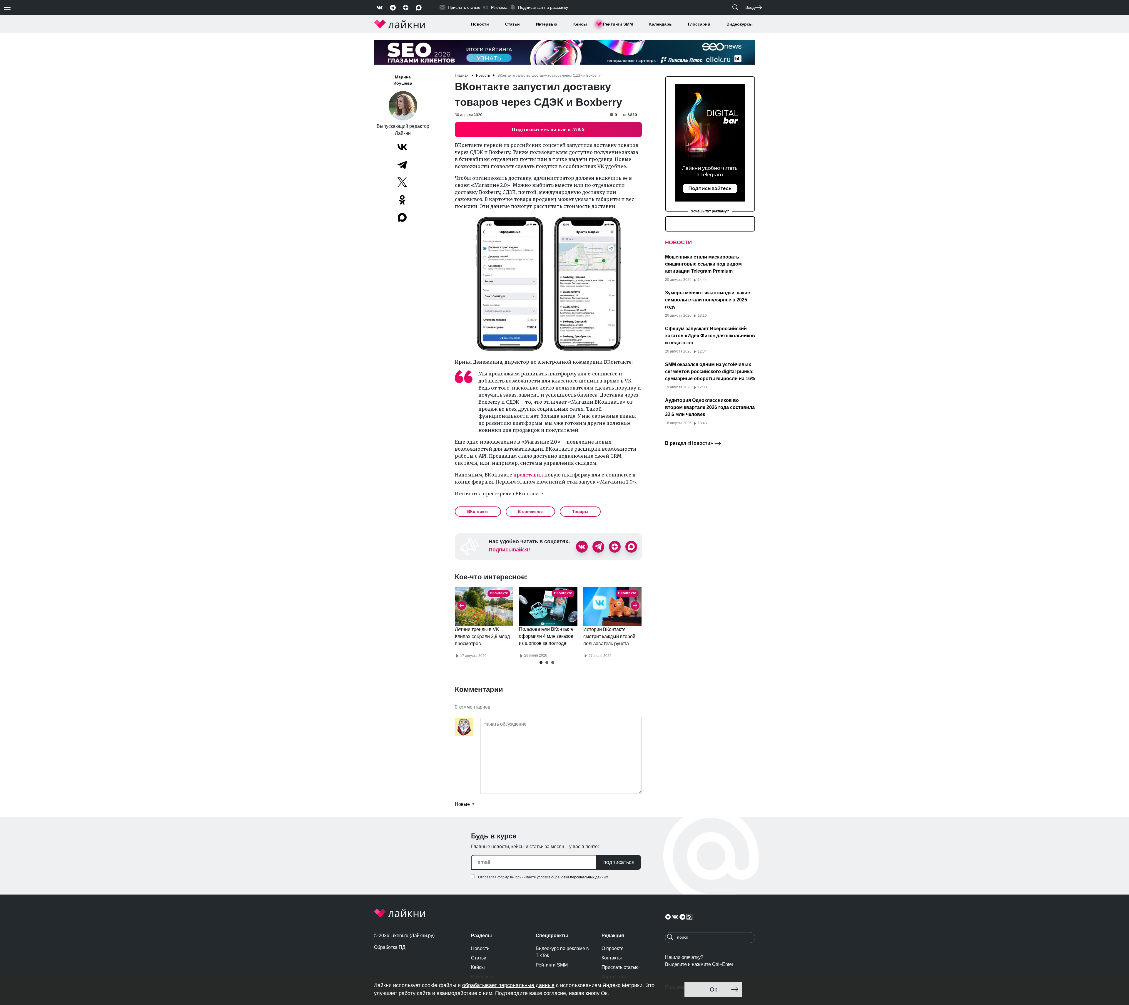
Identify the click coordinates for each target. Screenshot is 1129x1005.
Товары (580, 511)
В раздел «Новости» (689, 443)
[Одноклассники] (402, 200)
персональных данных (589, 877)
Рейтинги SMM (618, 24)
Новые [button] (463, 804)
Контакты (612, 957)
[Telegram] (402, 164)
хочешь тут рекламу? (710, 211)
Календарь (660, 24)
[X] (402, 182)
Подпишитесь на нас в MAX (548, 129)
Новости (480, 24)
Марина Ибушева (402, 80)
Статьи (512, 24)
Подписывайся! (509, 550)
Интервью (546, 24)
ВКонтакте (478, 511)
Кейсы (580, 24)
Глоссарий (699, 24)
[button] (541, 662)
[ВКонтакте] (402, 147)
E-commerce (530, 511)
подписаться (618, 862)
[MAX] (402, 217)
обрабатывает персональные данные (508, 985)
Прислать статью (620, 967)
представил (528, 475)
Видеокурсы (739, 24)
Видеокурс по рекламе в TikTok (562, 952)
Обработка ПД (389, 947)
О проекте (613, 948)
